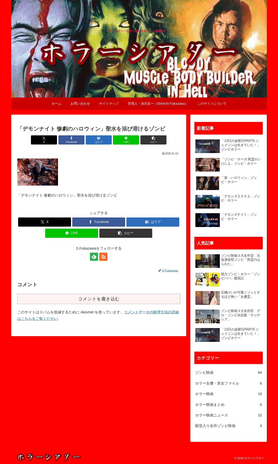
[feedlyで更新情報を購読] (94, 257)
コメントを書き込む (99, 298)
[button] (153, 140)
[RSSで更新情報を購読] (103, 257)
